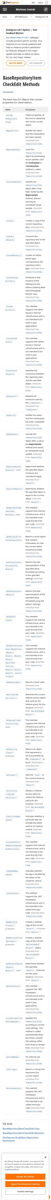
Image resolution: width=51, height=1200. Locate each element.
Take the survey (15, 63)
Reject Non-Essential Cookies (25, 1184)
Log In (40, 2)
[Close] (45, 1157)
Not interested (35, 63)
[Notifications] (46, 2)
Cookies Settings (25, 1191)
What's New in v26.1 (19, 37)
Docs (5, 17)
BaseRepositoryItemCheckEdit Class (21, 1128)
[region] (25, 1176)
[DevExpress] (11, 3)
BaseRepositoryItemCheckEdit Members (23, 1133)
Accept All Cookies (25, 1176)
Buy (33, 2)
